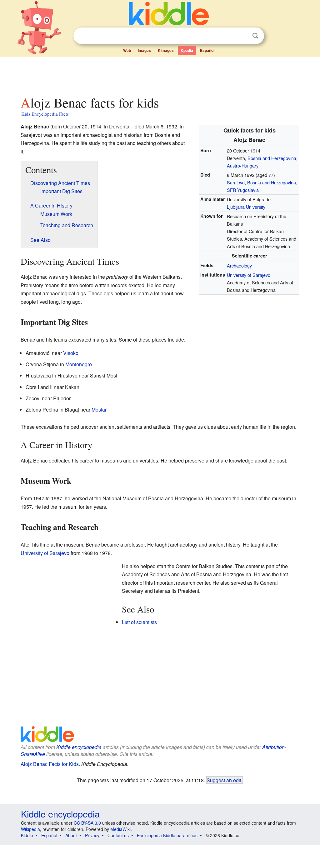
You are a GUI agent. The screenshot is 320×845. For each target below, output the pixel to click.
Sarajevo (236, 182)
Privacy (92, 835)
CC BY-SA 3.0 (87, 823)
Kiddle (27, 835)
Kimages (166, 50)
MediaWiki (120, 829)
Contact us (118, 835)
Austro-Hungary (242, 165)
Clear (242, 36)
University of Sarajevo (248, 275)
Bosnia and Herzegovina (272, 158)
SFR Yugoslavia (243, 190)
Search (255, 36)
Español (207, 50)
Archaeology (239, 265)
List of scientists (139, 622)
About (71, 835)
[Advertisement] (160, 75)
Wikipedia (30, 829)
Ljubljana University (246, 206)
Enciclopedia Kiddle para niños (167, 835)
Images (144, 50)
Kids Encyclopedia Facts (45, 114)
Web (127, 50)
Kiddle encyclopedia (79, 747)
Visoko (70, 353)
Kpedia (187, 50)
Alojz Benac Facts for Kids (50, 764)
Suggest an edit (224, 780)
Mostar (99, 409)
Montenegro (78, 364)
